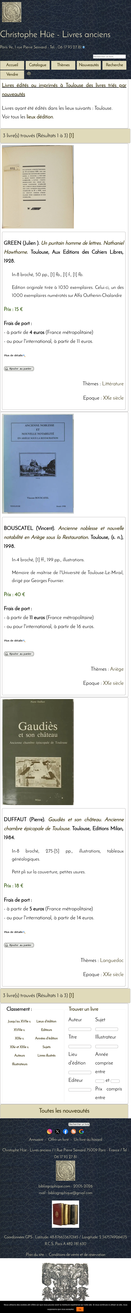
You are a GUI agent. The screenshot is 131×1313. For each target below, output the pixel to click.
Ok (80, 1309)
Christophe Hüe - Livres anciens (55, 34)
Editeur (75, 1080)
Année (101, 1054)
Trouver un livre (83, 1009)
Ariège (117, 669)
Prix (98, 1089)
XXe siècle (113, 398)
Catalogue (37, 65)
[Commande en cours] (38, 74)
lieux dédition (40, 117)
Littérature (113, 384)
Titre (72, 1037)
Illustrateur (105, 1037)
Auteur (75, 1020)
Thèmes (90, 384)
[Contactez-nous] (83, 47)
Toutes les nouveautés (64, 1111)
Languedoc (112, 960)
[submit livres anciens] (129, 57)
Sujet (100, 1020)
